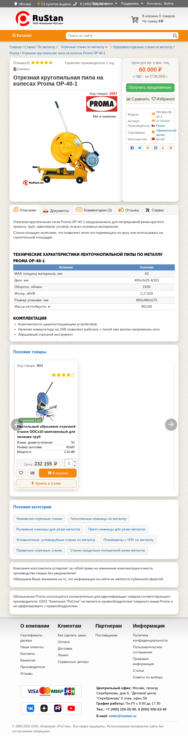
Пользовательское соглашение (147, 649)
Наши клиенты (32, 647)
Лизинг (63, 655)
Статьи (138, 670)
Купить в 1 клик (48, 483)
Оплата (64, 642)
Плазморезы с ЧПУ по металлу (128, 540)
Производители (32, 667)
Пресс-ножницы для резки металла (116, 529)
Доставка (65, 648)
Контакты (154, 3)
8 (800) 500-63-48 (152, 709)
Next (171, 425)
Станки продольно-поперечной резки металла (107, 550)
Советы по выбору (148, 677)
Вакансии (27, 660)
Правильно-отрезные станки (39, 550)
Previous (17, 425)
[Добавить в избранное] (21, 473)
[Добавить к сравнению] (32, 473)
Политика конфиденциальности (150, 637)
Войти (169, 3)
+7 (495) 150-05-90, (121, 709)
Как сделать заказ (72, 635)
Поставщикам (106, 635)
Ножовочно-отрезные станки (39, 519)
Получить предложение (150, 87)
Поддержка (130, 3)
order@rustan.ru (122, 716)
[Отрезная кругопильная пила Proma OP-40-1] (66, 142)
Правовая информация (143, 661)
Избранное (166, 99)
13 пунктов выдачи (56, 4)
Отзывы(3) (21, 63)
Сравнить (140, 99)
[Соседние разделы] (106, 47)
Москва (25, 4)
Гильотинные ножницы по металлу (98, 519)
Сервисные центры (73, 662)
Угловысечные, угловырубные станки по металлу (55, 540)
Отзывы (26, 673)
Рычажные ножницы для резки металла (48, 529)
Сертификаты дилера (31, 637)
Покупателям (103, 3)
